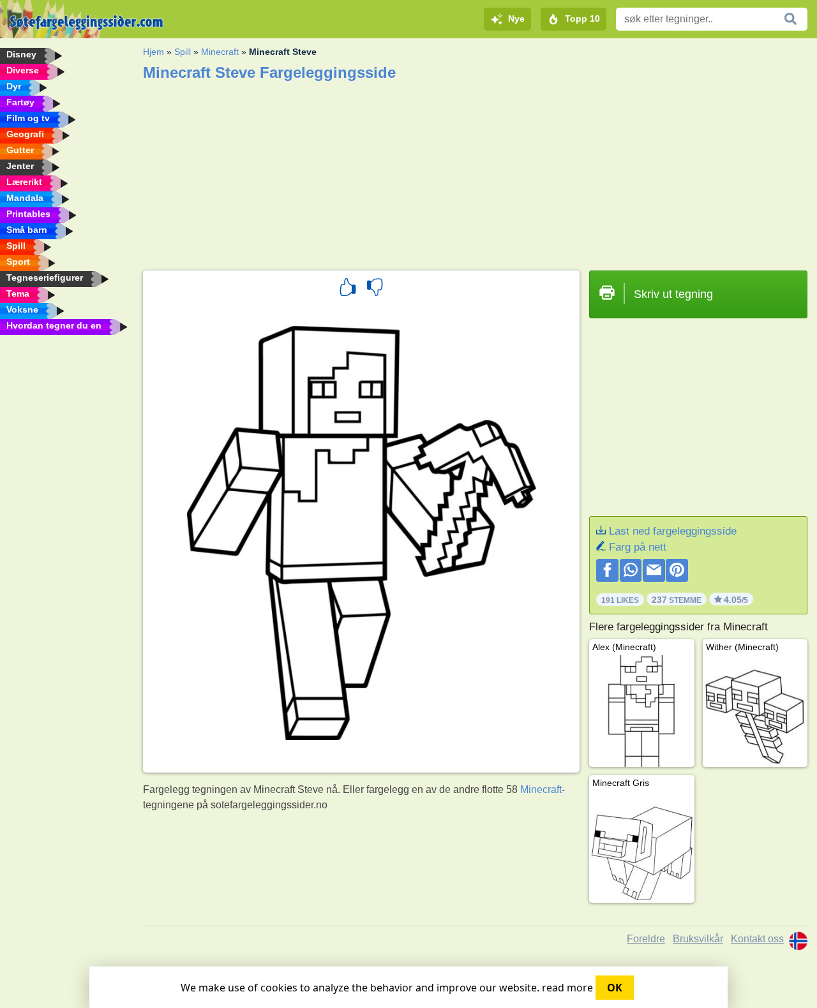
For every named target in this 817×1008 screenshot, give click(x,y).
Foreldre (646, 938)
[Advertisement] (475, 171)
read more (567, 988)
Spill (182, 52)
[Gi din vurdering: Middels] (374, 289)
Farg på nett (637, 547)
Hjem (153, 52)
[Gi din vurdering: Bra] (347, 289)
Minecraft (220, 52)
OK (614, 988)
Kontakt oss (757, 938)
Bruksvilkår (698, 938)
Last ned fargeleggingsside (673, 531)
